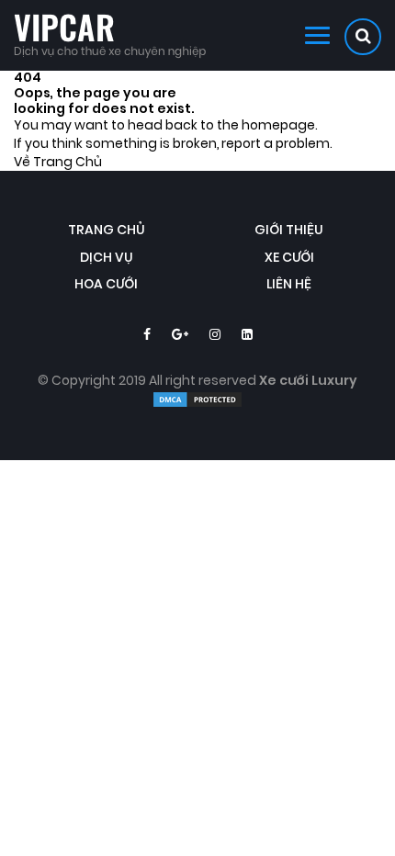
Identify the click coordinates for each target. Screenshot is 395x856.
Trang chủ (106, 230)
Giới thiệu (288, 230)
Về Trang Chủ (58, 162)
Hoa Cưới (106, 284)
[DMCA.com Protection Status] (197, 404)
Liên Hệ (288, 284)
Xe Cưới (289, 257)
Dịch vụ (106, 257)
